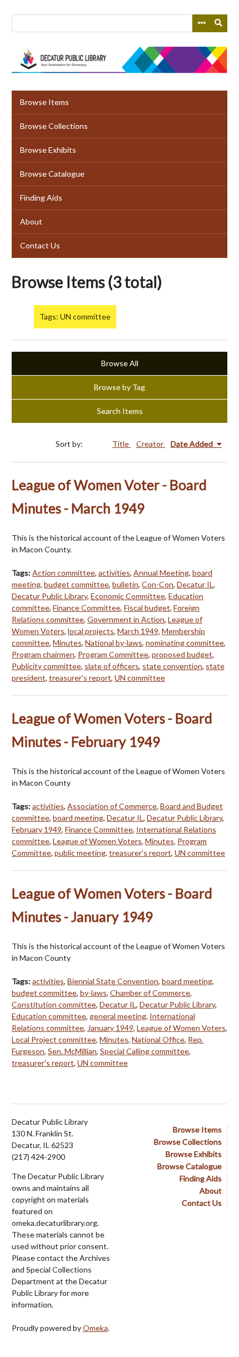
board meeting (78, 817)
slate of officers (111, 666)
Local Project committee (54, 1039)
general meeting (117, 1016)
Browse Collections (54, 126)
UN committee (139, 677)
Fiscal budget (147, 607)
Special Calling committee (144, 1051)
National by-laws (113, 642)
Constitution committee (54, 1004)
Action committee (63, 572)
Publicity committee (46, 666)
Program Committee (113, 654)
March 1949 (137, 631)
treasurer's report (80, 677)
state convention (172, 666)
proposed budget (182, 654)
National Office (158, 1039)
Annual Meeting (161, 572)
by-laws (93, 992)
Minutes (67, 642)
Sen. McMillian (72, 1051)
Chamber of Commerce (150, 992)
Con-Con (157, 584)
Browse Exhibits (48, 149)
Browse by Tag (119, 387)
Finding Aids (41, 197)
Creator (150, 443)
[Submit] (219, 23)
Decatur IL (195, 584)
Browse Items (44, 102)
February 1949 (37, 829)
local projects (91, 631)
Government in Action (126, 619)
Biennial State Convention (112, 981)
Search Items (120, 411)
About (31, 221)
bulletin (125, 584)
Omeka (95, 1328)
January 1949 (110, 1027)
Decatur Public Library (49, 596)
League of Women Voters (97, 841)
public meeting (80, 852)
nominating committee (185, 642)
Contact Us (40, 245)
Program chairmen (43, 654)
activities (114, 572)
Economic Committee (128, 596)
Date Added (193, 443)
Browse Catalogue (52, 173)
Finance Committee (87, 607)
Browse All (119, 363)
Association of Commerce (112, 806)
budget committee (76, 584)
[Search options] (201, 23)
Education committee (49, 1016)
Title (121, 443)
